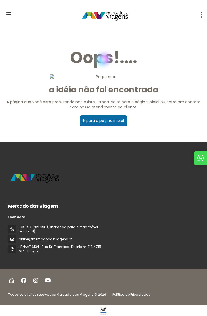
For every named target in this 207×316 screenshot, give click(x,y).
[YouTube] (47, 280)
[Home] (11, 280)
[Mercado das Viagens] (35, 177)
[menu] (201, 15)
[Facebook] (23, 280)
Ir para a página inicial (103, 120)
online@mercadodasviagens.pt (45, 239)
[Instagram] (35, 280)
